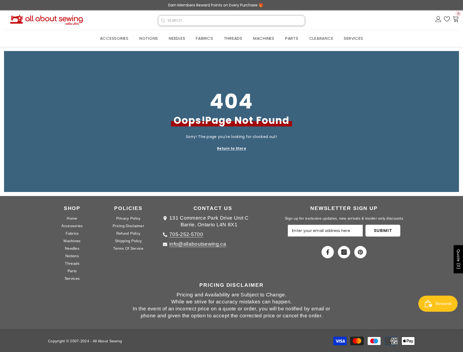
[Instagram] (344, 252)
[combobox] (236, 21)
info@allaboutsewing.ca (197, 244)
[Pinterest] (360, 252)
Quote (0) (458, 259)
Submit (383, 230)
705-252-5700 (186, 234)
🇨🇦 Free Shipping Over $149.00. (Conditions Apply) (231, 5)
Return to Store (231, 148)
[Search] (162, 21)
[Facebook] (328, 252)
